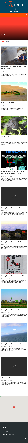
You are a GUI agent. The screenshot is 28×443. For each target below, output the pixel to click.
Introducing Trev (6, 378)
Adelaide (5, 64)
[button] (14, 407)
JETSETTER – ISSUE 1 (7, 103)
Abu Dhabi (5, 205)
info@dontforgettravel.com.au (7, 434)
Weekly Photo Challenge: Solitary (12, 344)
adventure (5, 134)
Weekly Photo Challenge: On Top (12, 242)
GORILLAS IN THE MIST (8, 137)
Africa (4, 375)
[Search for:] (14, 439)
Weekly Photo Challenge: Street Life (13, 276)
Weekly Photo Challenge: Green (11, 310)
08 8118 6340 (15, 432)
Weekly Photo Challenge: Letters (12, 208)
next (16, 391)
